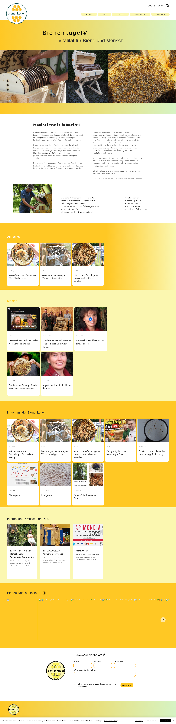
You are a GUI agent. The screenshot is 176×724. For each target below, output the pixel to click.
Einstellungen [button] (139, 721)
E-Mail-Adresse (118, 661)
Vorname (76, 661)
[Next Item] (172, 76)
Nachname (97, 661)
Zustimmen (165, 721)
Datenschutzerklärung (111, 721)
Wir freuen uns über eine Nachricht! (85, 670)
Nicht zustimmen (152, 721)
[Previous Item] (3, 76)
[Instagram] (167, 6)
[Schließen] (173, 720)
